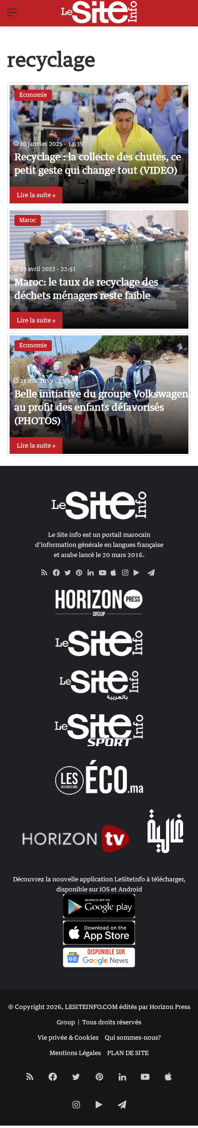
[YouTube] (105, 573)
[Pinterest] (81, 573)
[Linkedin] (93, 573)
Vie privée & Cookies (68, 1037)
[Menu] (12, 15)
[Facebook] (58, 573)
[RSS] (47, 573)
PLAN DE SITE (127, 1053)
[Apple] (116, 573)
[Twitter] (70, 573)
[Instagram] (128, 573)
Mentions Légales (75, 1053)
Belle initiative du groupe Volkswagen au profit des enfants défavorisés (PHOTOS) (101, 407)
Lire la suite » (36, 195)
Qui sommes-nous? (133, 1037)
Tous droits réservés (111, 1022)
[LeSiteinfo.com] (99, 12)
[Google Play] (139, 573)
